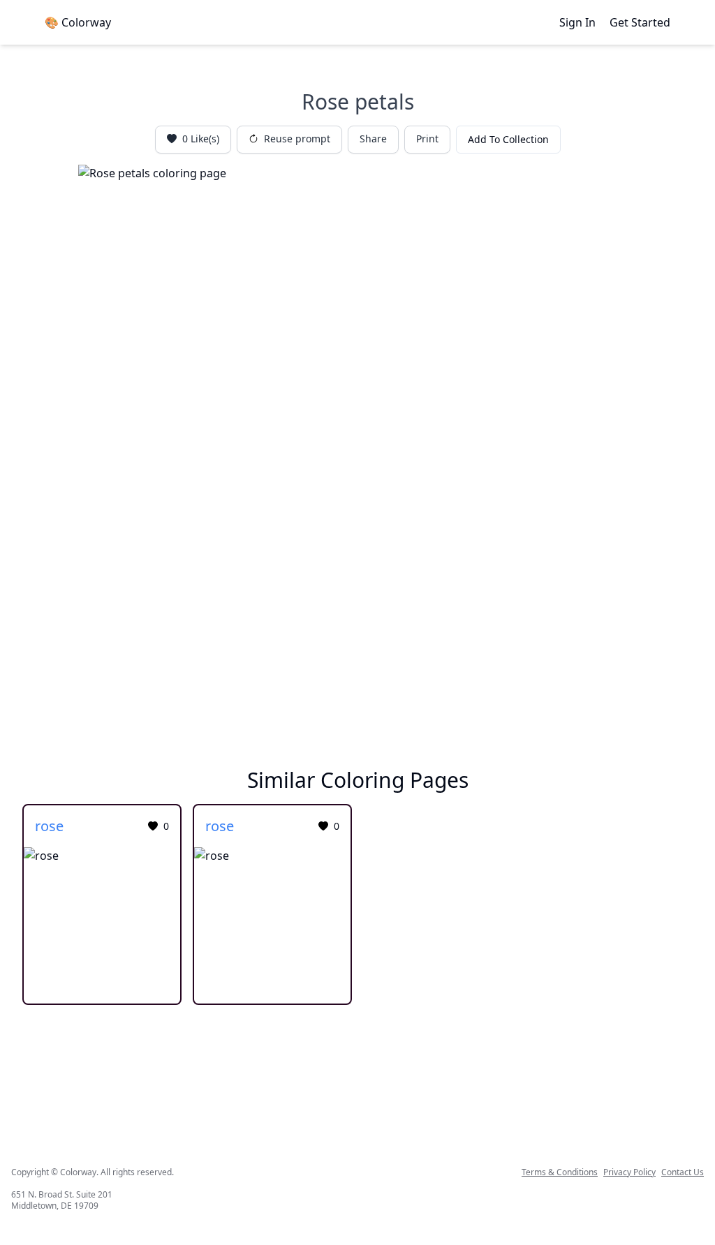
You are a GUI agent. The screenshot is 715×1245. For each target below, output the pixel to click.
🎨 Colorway (78, 22)
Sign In (577, 22)
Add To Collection (508, 139)
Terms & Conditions (560, 1172)
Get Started (640, 22)
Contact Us (682, 1172)
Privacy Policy (629, 1172)
